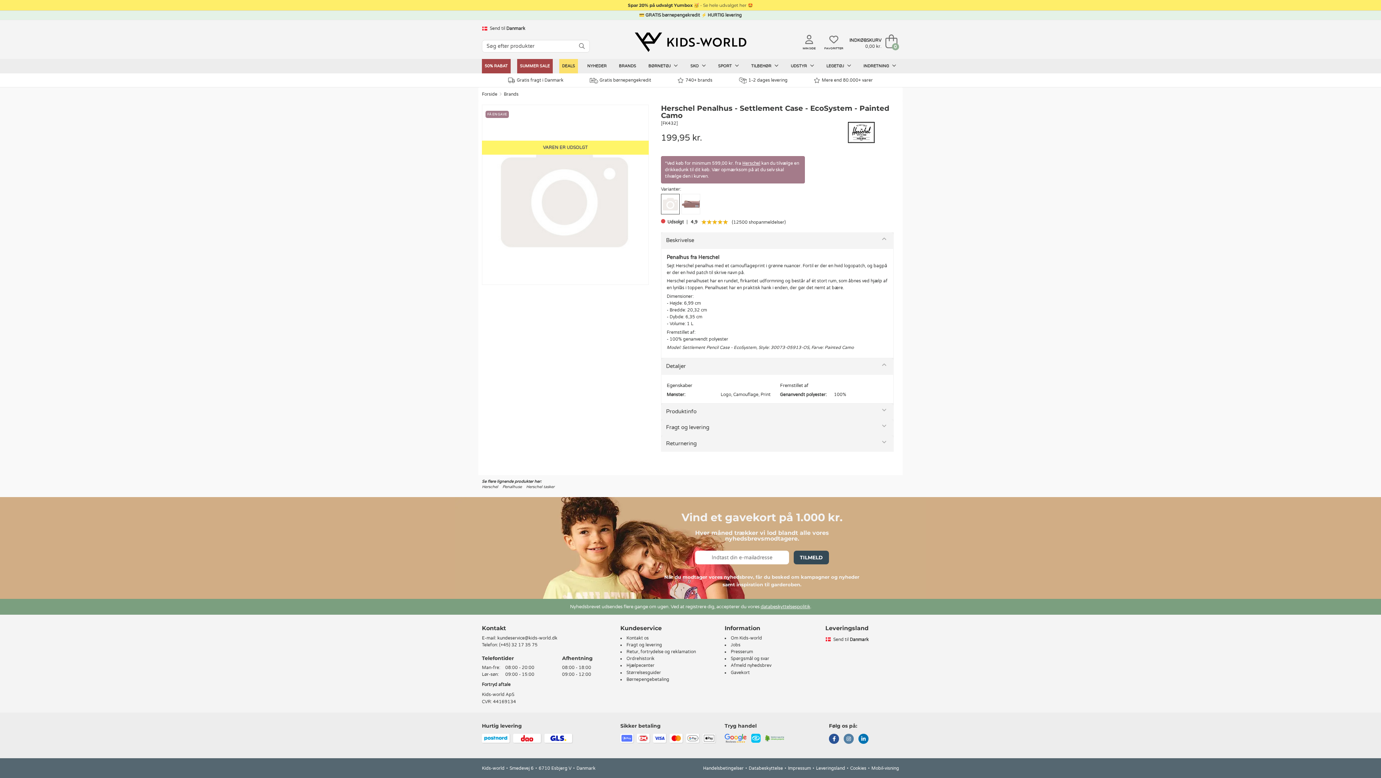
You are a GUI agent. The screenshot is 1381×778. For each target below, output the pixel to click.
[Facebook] (834, 739)
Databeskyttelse (766, 768)
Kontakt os (637, 638)
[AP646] (691, 204)
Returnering (681, 443)
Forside (489, 94)
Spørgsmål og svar (750, 658)
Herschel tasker (540, 486)
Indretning (876, 66)
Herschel (751, 163)
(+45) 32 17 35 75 (518, 644)
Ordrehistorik (640, 658)
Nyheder (597, 66)
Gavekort (740, 672)
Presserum (742, 651)
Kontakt (494, 628)
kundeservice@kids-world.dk (527, 638)
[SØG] (581, 46)
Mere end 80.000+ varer (847, 80)
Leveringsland (830, 768)
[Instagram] (849, 739)
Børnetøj (660, 66)
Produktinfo (681, 411)
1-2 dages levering (768, 80)
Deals (568, 66)
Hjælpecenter (640, 665)
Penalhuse (512, 486)
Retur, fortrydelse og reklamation (661, 651)
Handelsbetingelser (723, 768)
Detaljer (676, 366)
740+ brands (698, 80)
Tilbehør (761, 66)
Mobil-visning (885, 768)
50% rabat (496, 66)
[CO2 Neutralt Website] (774, 737)
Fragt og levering (687, 427)
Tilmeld (811, 557)
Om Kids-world (746, 638)
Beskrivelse (680, 240)
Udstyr (799, 66)
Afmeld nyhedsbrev (751, 665)
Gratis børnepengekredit (625, 80)
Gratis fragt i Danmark (540, 80)
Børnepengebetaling (647, 679)
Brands (627, 66)
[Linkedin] (863, 739)
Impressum (799, 768)
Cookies (858, 768)
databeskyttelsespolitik (785, 607)
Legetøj (835, 66)
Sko (695, 66)
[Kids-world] (690, 42)
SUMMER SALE (535, 66)
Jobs (735, 644)
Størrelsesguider (643, 672)
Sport (725, 66)
